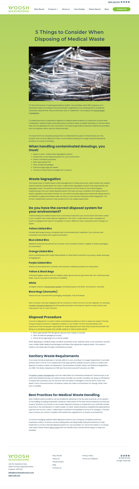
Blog (107, 9)
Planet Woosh (95, 9)
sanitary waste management (42, 375)
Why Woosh (39, 9)
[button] (53, 9)
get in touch (55, 427)
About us (66, 9)
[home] (18, 9)
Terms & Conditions (90, 459)
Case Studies (79, 9)
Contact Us (121, 9)
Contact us (57, 468)
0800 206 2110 (114, 2)
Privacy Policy (87, 456)
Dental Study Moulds (53, 287)
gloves (34, 258)
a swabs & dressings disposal (40, 305)
